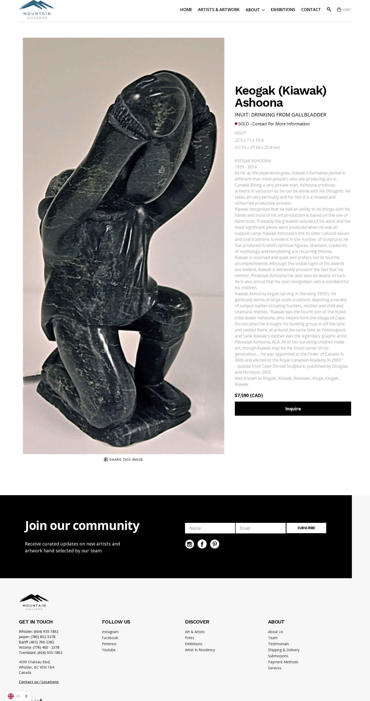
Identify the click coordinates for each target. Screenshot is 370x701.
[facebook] (202, 544)
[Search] (329, 9)
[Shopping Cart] (339, 9)
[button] (255, 9)
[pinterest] (214, 544)
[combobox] (18, 696)
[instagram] (189, 544)
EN (18, 696)
